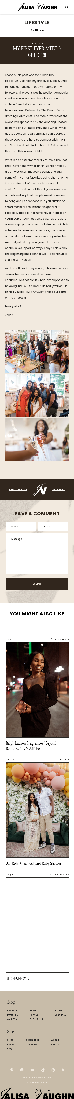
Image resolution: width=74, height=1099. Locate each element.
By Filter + (37, 30)
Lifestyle (37, 22)
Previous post (18, 489)
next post (58, 489)
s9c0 (37, 1082)
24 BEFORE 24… (17, 978)
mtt (45, 1082)
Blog (11, 1002)
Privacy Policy (42, 1077)
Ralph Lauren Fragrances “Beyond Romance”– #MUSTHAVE (31, 746)
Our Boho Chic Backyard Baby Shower (33, 863)
